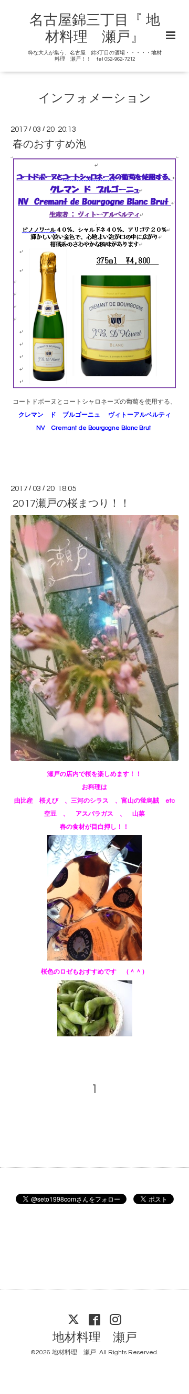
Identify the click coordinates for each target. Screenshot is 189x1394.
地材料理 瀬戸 (94, 1338)
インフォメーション (94, 98)
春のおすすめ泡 (49, 144)
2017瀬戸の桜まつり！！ (71, 503)
